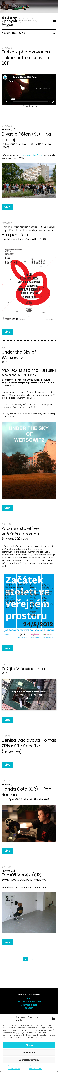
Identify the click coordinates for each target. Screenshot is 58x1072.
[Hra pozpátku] (29, 284)
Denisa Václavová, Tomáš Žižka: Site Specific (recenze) (29, 745)
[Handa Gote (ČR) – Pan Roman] (29, 823)
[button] (54, 1018)
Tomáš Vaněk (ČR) (22, 875)
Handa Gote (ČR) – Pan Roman (26, 792)
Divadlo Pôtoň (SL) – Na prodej (26, 137)
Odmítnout (29, 1052)
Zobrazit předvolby (29, 1060)
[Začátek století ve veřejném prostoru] (29, 605)
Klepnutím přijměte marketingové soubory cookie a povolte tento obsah (29, 694)
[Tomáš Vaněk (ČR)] (29, 912)
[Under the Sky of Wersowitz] (29, 460)
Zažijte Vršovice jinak (23, 669)
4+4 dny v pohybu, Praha (30, 155)
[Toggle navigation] (54, 21)
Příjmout (29, 1045)
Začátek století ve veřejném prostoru (21, 531)
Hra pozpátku (16, 234)
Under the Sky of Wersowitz (19, 355)
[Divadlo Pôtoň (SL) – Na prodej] (29, 180)
